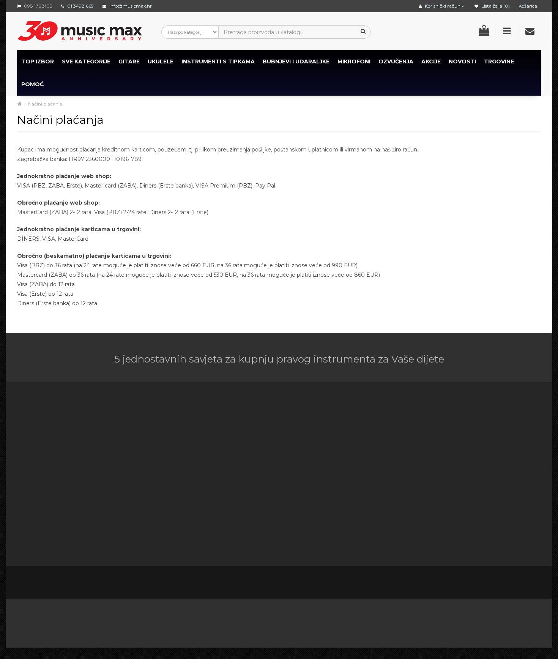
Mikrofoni (353, 61)
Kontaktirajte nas (292, 426)
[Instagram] (518, 583)
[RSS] (486, 583)
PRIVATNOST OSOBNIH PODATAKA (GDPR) (225, 492)
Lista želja (282, 463)
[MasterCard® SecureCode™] (153, 620)
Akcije (352, 444)
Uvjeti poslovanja (217, 444)
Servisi (203, 539)
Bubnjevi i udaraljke (296, 61)
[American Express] (238, 620)
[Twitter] (470, 583)
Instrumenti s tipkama (218, 61)
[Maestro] (438, 620)
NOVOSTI (462, 61)
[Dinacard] (356, 620)
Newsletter (359, 454)
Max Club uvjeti (215, 530)
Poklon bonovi (363, 435)
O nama (40, 511)
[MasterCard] (398, 620)
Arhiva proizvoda (366, 473)
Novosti (354, 482)
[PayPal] (515, 620)
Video (63, 530)
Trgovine (499, 61)
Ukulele (160, 61)
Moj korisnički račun (295, 435)
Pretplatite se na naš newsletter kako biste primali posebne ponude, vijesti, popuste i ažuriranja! (475, 435)
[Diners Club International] (275, 620)
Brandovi (355, 426)
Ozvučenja (395, 61)
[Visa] (477, 620)
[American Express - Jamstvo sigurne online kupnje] (98, 620)
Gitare (129, 61)
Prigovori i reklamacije (224, 511)
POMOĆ (32, 84)
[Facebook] (454, 583)
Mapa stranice (362, 463)
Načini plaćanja (45, 104)
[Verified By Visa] (199, 620)
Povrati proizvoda (293, 444)
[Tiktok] (534, 583)
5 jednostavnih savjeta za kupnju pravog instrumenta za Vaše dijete (279, 359)
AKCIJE (431, 61)
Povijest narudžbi (292, 454)
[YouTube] (502, 583)
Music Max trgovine (221, 520)
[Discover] (312, 620)
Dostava (206, 435)
